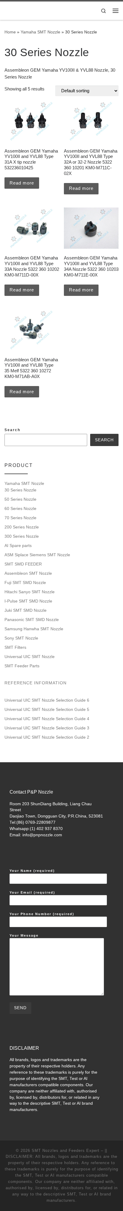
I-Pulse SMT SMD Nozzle (28, 601)
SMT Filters (15, 647)
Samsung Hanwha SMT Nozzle (33, 628)
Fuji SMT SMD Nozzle (25, 582)
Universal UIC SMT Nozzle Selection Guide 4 (46, 718)
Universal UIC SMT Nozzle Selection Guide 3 (46, 728)
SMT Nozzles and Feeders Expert (65, 1150)
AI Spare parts (18, 545)
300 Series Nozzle (21, 536)
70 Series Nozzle (20, 517)
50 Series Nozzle (20, 499)
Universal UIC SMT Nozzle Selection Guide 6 (46, 700)
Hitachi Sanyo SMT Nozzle (29, 591)
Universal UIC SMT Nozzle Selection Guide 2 (46, 737)
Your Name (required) (32, 870)
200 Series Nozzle (21, 527)
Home (10, 32)
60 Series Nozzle (20, 508)
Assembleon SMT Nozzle (28, 573)
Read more (22, 182)
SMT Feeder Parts (21, 665)
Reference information (35, 682)
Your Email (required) (32, 892)
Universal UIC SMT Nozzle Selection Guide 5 (46, 709)
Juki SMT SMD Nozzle (25, 610)
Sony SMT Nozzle (21, 638)
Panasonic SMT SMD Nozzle (31, 619)
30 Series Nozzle (20, 490)
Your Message (24, 935)
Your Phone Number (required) (42, 914)
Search (12, 430)
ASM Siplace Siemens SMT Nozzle (37, 554)
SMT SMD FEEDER (23, 564)
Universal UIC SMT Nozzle (29, 656)
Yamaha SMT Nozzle (40, 32)
